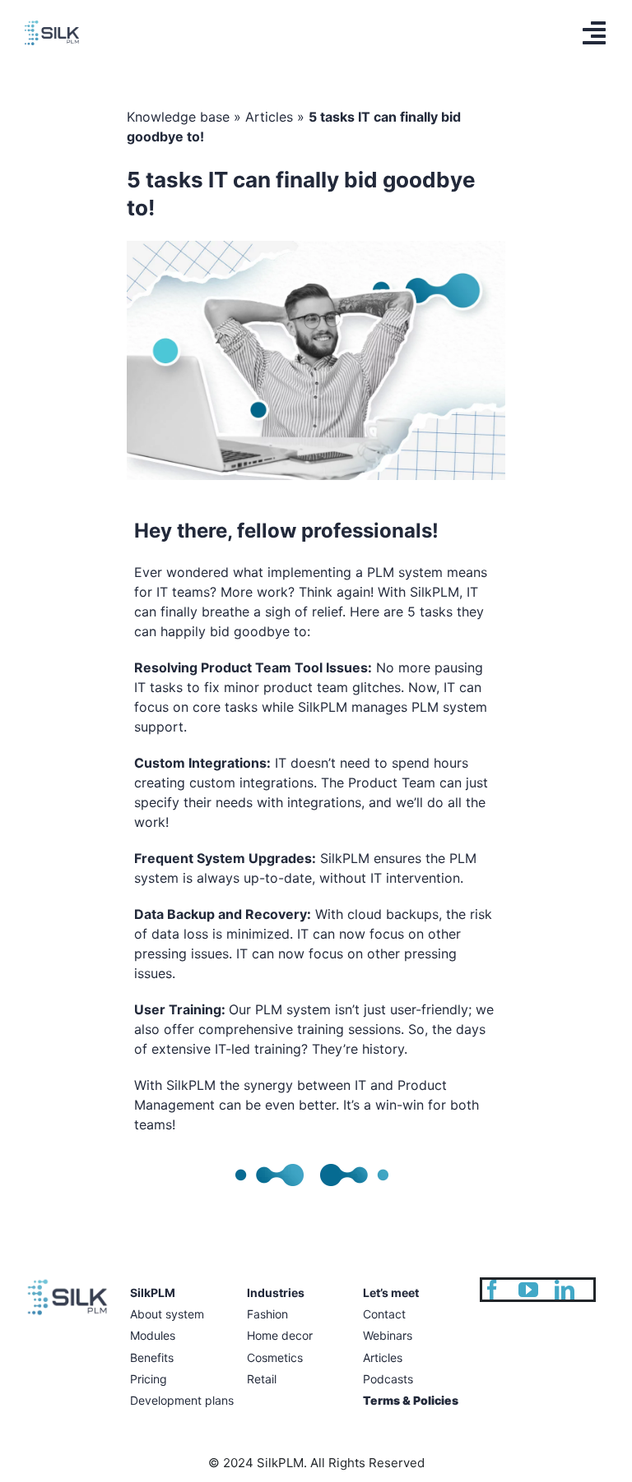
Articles (269, 116)
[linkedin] (564, 1290)
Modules (152, 1335)
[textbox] (316, 194)
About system (167, 1314)
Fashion (267, 1314)
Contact (384, 1314)
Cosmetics (275, 1357)
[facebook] (492, 1290)
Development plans (182, 1400)
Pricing (148, 1379)
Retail (261, 1379)
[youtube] (528, 1290)
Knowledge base (178, 116)
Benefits (152, 1357)
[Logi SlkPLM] (52, 27)
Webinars (387, 1335)
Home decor (280, 1335)
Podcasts (388, 1379)
